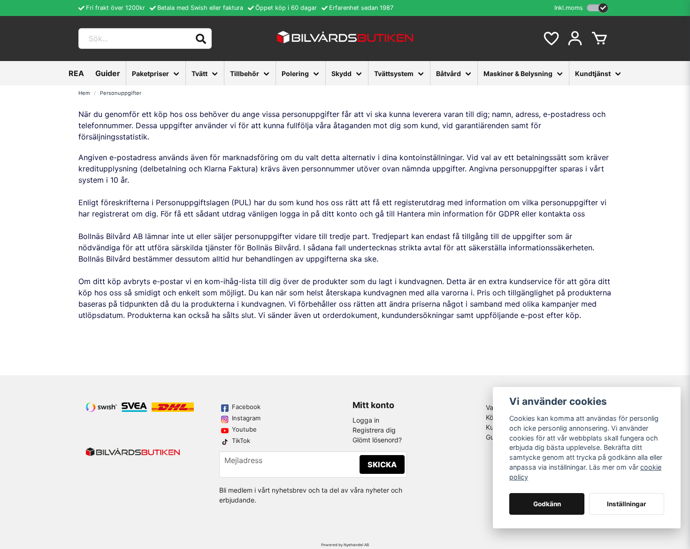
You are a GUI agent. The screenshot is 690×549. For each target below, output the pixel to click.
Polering (295, 73)
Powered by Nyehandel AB (345, 544)
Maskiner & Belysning (517, 73)
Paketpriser (150, 73)
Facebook (246, 406)
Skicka (382, 464)
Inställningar (626, 504)
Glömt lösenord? (377, 440)
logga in (294, 213)
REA (76, 73)
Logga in (366, 420)
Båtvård (448, 73)
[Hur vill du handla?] (597, 7)
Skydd (341, 73)
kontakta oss (562, 213)
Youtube (244, 429)
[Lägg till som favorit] (550, 38)
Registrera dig (374, 430)
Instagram (246, 418)
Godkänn (547, 504)
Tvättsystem (394, 73)
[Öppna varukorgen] (599, 38)
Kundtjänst (593, 73)
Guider (107, 73)
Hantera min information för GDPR (458, 213)
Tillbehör (244, 73)
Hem (84, 93)
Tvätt (199, 73)
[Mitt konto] (575, 38)
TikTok (241, 440)
